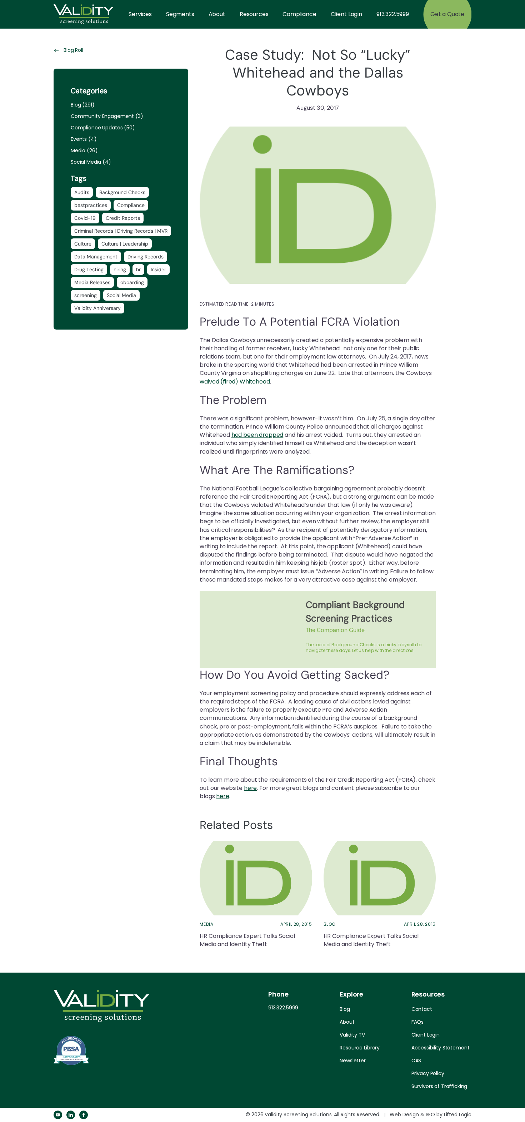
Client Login (346, 14)
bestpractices (90, 205)
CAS (416, 1060)
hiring (120, 269)
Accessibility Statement (440, 1047)
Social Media (121, 295)
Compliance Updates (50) (103, 127)
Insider (158, 269)
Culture (82, 244)
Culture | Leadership (124, 244)
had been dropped (257, 435)
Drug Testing (89, 269)
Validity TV (352, 1034)
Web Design (404, 1114)
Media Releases (92, 282)
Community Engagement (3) (107, 116)
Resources (254, 14)
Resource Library (360, 1047)
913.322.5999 (392, 14)
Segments (180, 14)
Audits (81, 192)
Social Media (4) (91, 161)
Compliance (299, 14)
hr (138, 269)
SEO (430, 1114)
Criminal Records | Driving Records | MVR (121, 231)
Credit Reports (123, 218)
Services (140, 14)
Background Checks (122, 192)
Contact (421, 1009)
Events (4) (84, 139)
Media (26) (84, 150)
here (250, 788)
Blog (345, 1009)
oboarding (132, 282)
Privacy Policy (427, 1073)
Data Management (96, 256)
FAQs (417, 1021)
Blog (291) (83, 104)
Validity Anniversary (97, 308)
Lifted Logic (457, 1114)
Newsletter (353, 1060)
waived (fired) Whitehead (235, 381)
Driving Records (146, 256)
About (217, 14)
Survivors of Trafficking (439, 1086)
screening (85, 295)
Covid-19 (85, 218)
